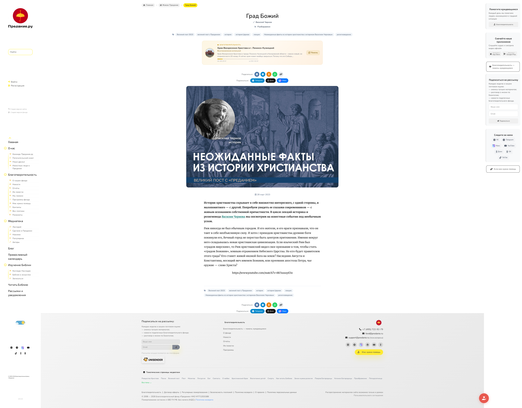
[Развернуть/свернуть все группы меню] (10, 138)
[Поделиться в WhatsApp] (274, 74)
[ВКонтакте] (11, 348)
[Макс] (22, 347)
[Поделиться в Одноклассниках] (268, 74)
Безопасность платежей (221, 392)
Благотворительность (22, 174)
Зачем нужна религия (303, 378)
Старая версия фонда (19, 112)
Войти (14, 81)
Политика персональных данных (282, 392)
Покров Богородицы (323, 378)
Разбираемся (263, 26)
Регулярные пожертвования (195, 392)
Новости (227, 337)
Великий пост (174, 378)
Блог (11, 248)
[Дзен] (20, 353)
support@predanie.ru (366, 337)
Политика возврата (243, 392)
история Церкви (242, 34)
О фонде (227, 333)
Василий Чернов (264, 22)
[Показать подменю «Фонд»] (5, 174)
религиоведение (344, 34)
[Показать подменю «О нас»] (5, 148)
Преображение (360, 378)
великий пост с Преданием (209, 34)
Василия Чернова (233, 216)
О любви (225, 378)
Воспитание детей (257, 378)
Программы (228, 350)
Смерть (271, 378)
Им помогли (228, 345)
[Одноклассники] (25, 353)
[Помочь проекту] (484, 398)
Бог (209, 378)
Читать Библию (18, 284)
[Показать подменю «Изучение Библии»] (5, 265)
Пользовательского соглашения (368, 395)
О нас (11, 148)
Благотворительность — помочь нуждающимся (244, 328)
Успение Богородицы (343, 378)
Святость (216, 378)
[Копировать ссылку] (280, 74)
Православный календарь (17, 256)
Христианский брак (240, 378)
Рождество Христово (150, 378)
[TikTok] (16, 353)
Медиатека (15, 221)
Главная (13, 142)
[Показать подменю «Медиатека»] (5, 221)
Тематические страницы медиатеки (163, 372)
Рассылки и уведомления (17, 293)
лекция (257, 34)
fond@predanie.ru (374, 333)
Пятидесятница (375, 378)
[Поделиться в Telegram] (262, 74)
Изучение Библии (19, 265)
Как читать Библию (284, 378)
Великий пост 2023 (185, 34)
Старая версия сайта (18, 109)
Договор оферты (171, 392)
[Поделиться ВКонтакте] (256, 74)
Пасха (163, 378)
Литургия (201, 378)
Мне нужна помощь (371, 352)
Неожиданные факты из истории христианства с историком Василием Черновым (298, 34)
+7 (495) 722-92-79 (372, 329)
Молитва (191, 378)
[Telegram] (17, 347)
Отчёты (226, 341)
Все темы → (147, 382)
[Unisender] (153, 359)
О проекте (259, 392)
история (228, 34)
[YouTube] (28, 347)
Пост (184, 378)
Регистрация (17, 85)
